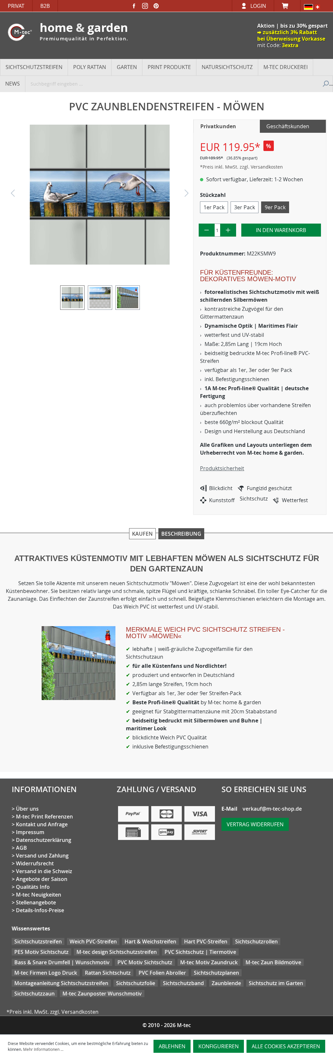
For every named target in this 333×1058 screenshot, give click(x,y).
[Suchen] (325, 83)
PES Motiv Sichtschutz (41, 951)
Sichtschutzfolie (135, 983)
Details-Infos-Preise (40, 910)
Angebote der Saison (41, 879)
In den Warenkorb (281, 230)
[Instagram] (145, 6)
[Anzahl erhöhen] (228, 230)
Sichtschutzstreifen (38, 941)
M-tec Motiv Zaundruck (209, 962)
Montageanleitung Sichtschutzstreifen (61, 983)
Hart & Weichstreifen (150, 941)
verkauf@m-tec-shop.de (272, 808)
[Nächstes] (187, 194)
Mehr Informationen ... (43, 1049)
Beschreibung (181, 533)
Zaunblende (226, 983)
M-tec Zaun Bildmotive (273, 962)
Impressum (30, 832)
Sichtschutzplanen (216, 972)
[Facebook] (134, 6)
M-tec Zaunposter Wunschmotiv (102, 993)
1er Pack (214, 207)
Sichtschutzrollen (256, 941)
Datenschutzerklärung (43, 840)
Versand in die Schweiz (44, 871)
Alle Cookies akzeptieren (286, 1046)
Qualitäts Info (33, 886)
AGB (21, 847)
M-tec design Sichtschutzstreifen (116, 951)
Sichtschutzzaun (34, 993)
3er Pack (244, 207)
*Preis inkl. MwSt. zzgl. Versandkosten (241, 167)
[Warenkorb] (287, 6)
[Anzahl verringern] (207, 230)
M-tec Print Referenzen (44, 816)
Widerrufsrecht (35, 863)
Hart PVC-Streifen (205, 941)
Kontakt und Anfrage (42, 824)
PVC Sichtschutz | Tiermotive (200, 951)
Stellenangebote (36, 902)
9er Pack (275, 207)
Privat (16, 5)
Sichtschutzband (183, 983)
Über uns (27, 808)
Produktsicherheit (222, 468)
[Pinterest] (156, 6)
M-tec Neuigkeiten (38, 894)
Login (258, 5)
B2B (45, 5)
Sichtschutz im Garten (276, 983)
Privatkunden (218, 126)
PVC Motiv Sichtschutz (144, 962)
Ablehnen (172, 1046)
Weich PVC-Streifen (93, 941)
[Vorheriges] (13, 194)
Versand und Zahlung (42, 855)
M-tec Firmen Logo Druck (45, 972)
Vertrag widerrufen (255, 824)
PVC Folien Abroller (162, 972)
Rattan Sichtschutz (108, 972)
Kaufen (142, 533)
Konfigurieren (218, 1046)
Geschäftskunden (287, 126)
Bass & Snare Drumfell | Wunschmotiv (62, 962)
